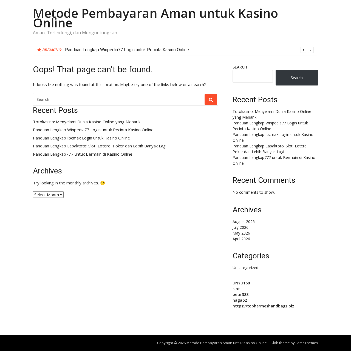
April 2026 (241, 238)
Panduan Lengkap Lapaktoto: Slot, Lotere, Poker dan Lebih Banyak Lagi (99, 146)
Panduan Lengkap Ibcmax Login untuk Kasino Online (81, 138)
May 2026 (241, 233)
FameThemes (307, 342)
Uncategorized (245, 267)
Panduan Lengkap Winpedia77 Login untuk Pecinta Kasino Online (127, 49)
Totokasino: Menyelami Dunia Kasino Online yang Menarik (86, 121)
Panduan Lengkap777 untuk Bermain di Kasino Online (82, 154)
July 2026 (240, 227)
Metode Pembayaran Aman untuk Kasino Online (155, 18)
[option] (189, 50)
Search (240, 67)
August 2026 (244, 221)
